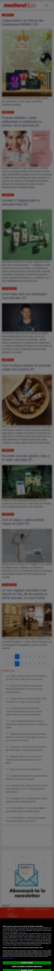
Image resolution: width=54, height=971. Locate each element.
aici (19, 940)
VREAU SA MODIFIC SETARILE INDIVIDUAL (27, 966)
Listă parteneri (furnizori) (8, 958)
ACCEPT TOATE (27, 963)
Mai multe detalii (22, 932)
